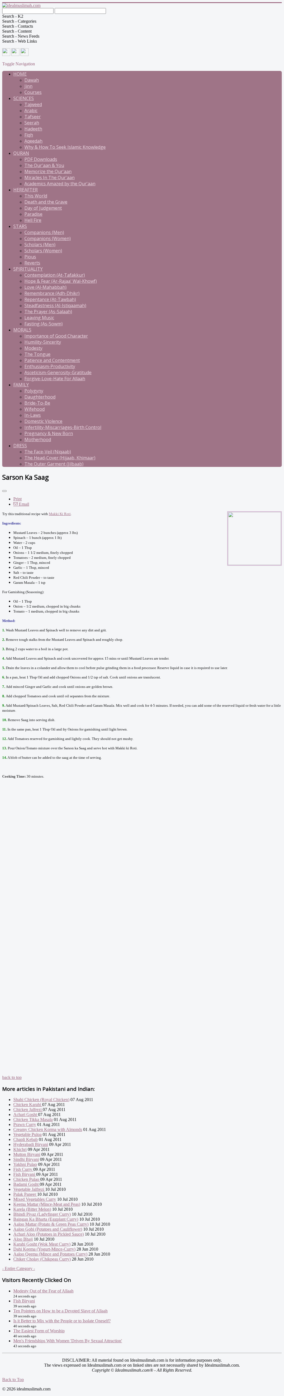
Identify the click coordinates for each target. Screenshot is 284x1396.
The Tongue (37, 354)
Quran (21, 153)
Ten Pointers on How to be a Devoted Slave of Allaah (60, 1310)
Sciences (23, 98)
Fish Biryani (24, 1174)
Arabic (30, 110)
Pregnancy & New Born (48, 433)
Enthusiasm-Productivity (49, 366)
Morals (22, 330)
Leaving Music (39, 318)
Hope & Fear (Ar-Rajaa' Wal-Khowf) (60, 281)
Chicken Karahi (27, 1104)
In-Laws (32, 415)
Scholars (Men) (39, 244)
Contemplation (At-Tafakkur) (54, 275)
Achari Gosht (25, 1114)
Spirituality (28, 269)
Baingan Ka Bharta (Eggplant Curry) (45, 1219)
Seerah (31, 123)
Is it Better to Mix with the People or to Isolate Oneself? (62, 1320)
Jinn (28, 86)
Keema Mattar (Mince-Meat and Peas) (46, 1204)
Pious (30, 257)
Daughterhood (39, 397)
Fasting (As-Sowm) (43, 324)
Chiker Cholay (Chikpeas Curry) (42, 1259)
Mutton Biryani (26, 1154)
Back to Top (13, 1379)
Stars (20, 226)
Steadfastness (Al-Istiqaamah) (55, 305)
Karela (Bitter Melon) (32, 1209)
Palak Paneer (25, 1194)
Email (23, 504)
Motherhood (37, 439)
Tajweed (33, 104)
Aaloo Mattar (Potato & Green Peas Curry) (50, 1224)
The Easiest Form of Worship (39, 1330)
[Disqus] (142, 862)
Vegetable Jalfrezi (29, 1189)
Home (20, 74)
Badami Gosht (26, 1184)
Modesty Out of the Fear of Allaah (43, 1291)
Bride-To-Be (37, 403)
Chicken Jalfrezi (28, 1109)
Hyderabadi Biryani (30, 1144)
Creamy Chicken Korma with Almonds (47, 1129)
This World (35, 196)
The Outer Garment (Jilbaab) (53, 464)
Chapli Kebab (25, 1139)
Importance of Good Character (56, 336)
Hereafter (25, 190)
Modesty (33, 348)
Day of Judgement (43, 208)
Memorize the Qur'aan (48, 171)
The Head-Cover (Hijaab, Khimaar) (59, 458)
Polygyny (33, 391)
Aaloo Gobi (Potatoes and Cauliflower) (47, 1229)
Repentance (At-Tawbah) (50, 299)
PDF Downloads (40, 159)
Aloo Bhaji (23, 1239)
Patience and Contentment (52, 360)
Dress (20, 446)
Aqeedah (33, 141)
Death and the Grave (45, 202)
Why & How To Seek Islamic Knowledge (65, 147)
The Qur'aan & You (44, 165)
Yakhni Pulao (25, 1164)
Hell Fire (32, 220)
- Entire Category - (18, 1268)
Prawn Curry (24, 1124)
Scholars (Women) (43, 251)
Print (17, 499)
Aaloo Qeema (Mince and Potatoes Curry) (50, 1254)
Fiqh (28, 135)
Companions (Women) (47, 238)
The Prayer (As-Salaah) (48, 311)
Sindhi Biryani (26, 1159)
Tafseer (32, 117)
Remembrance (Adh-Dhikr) (52, 293)
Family (21, 385)
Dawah (31, 80)
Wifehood (34, 409)
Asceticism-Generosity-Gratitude (58, 372)
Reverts (32, 263)
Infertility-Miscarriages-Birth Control (62, 427)
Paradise (33, 214)
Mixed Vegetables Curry (34, 1199)
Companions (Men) (44, 232)
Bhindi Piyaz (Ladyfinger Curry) (42, 1214)
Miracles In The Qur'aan (49, 177)
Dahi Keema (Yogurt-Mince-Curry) (44, 1249)
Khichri (20, 1149)
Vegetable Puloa (27, 1134)
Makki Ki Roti (60, 514)
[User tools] (4, 491)
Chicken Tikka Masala (33, 1119)
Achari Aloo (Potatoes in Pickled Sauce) (48, 1234)
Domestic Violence (43, 421)
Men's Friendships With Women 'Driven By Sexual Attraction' (67, 1340)
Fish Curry (23, 1169)
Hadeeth (33, 129)
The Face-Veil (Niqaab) (47, 452)
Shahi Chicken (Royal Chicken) (41, 1099)
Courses (33, 92)
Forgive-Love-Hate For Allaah (54, 379)
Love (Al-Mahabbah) (45, 287)
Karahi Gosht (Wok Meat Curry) (41, 1244)
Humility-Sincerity (42, 342)
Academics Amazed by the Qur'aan (59, 184)
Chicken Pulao (26, 1179)
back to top (12, 1077)
